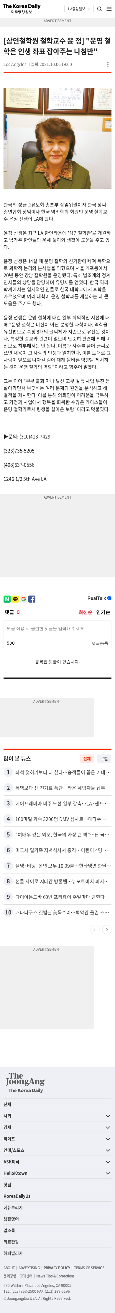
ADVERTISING (29, 1267)
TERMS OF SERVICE (89, 1267)
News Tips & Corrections (55, 1276)
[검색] (99, 8)
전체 (87, 758)
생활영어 (11, 1219)
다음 (106, 929)
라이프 (9, 1138)
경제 (7, 1127)
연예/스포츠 (14, 1150)
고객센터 (26, 1276)
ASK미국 (11, 1161)
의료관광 (11, 1242)
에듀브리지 (13, 1207)
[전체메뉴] (109, 8)
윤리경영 (10, 1276)
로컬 (104, 758)
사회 (7, 1116)
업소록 (9, 1230)
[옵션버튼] (107, 64)
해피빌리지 (13, 1253)
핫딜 (7, 1184)
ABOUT (9, 1267)
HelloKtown (15, 1173)
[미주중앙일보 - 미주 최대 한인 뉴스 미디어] (22, 9)
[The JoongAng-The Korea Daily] (25, 1082)
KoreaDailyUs (17, 1196)
